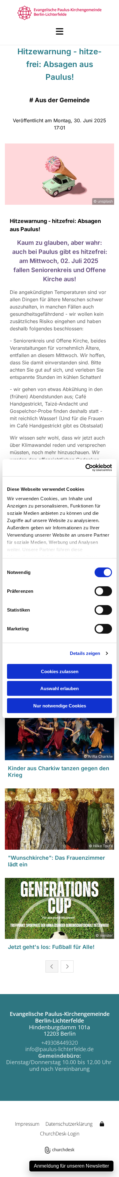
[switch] (103, 591)
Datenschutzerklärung (68, 1124)
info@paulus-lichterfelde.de (59, 1049)
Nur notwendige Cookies (59, 705)
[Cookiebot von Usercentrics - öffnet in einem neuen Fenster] (85, 468)
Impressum (27, 1124)
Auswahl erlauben (59, 688)
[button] (59, 31)
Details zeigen (85, 653)
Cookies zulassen (59, 671)
